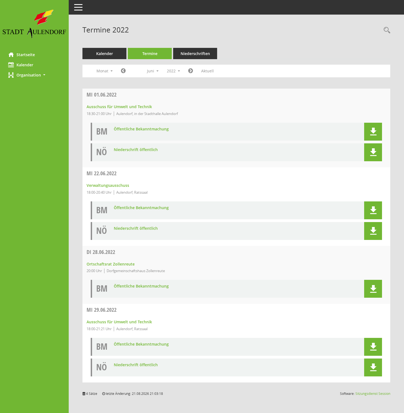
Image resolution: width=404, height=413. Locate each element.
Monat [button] (102, 70)
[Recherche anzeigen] (385, 30)
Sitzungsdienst (372, 393)
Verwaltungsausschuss (108, 185)
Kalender (24, 64)
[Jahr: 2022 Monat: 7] (190, 71)
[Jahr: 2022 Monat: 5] (123, 71)
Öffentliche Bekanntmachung (141, 129)
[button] (34, 75)
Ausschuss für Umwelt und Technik (119, 106)
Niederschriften (195, 53)
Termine (149, 53)
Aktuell (207, 70)
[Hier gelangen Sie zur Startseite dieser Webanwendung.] (34, 24)
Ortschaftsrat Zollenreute (111, 264)
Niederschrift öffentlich (136, 149)
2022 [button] (172, 70)
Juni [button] (151, 70)
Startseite (25, 54)
